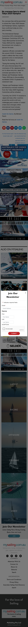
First (3, 314)
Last (3, 319)
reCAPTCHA (5, 324)
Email (4, 305)
